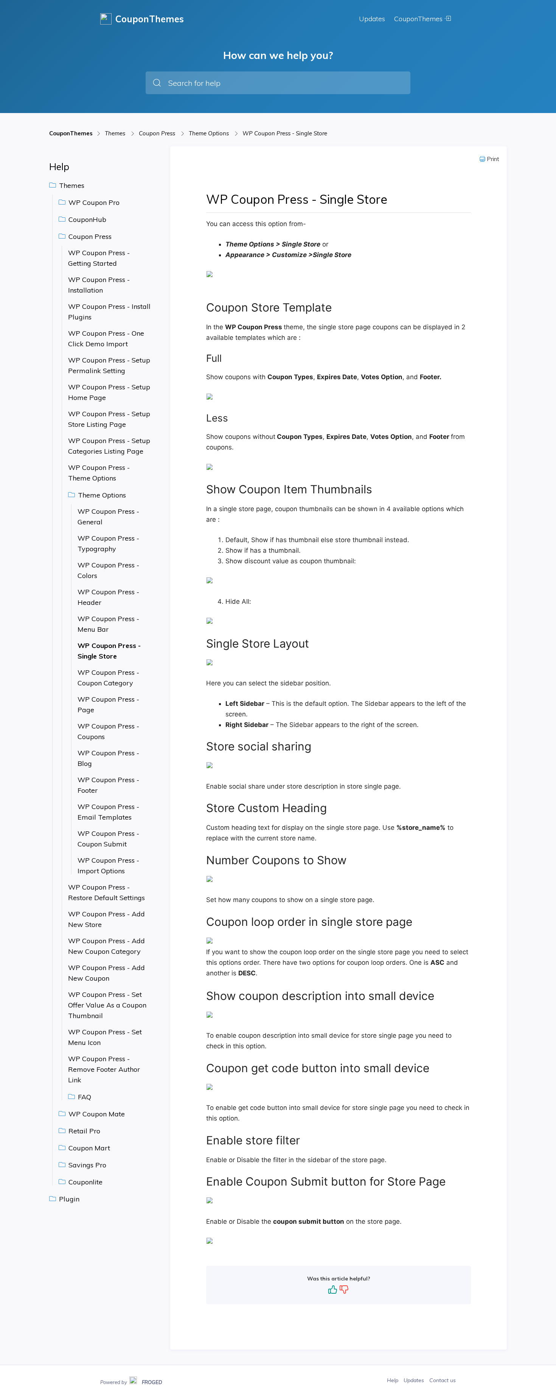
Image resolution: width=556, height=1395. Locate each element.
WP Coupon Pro (93, 202)
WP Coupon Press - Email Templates (108, 812)
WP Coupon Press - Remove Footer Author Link (104, 1069)
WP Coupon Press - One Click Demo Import (106, 338)
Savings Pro (86, 1165)
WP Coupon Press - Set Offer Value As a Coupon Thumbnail (107, 1005)
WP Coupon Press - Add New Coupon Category (106, 946)
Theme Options (209, 133)
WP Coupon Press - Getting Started (99, 258)
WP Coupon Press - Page (108, 704)
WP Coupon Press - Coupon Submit (108, 838)
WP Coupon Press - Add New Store (106, 919)
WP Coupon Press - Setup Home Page (109, 392)
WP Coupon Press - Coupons (108, 731)
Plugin (68, 1199)
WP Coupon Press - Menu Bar (108, 624)
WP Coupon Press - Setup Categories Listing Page (109, 446)
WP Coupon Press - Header (108, 597)
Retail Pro (83, 1131)
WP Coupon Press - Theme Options (99, 472)
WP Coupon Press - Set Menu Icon (105, 1037)
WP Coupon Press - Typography (108, 543)
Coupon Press (158, 133)
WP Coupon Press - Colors (108, 570)
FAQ (83, 1097)
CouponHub (86, 219)
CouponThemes (419, 18)
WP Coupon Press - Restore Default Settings (106, 892)
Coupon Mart (88, 1148)
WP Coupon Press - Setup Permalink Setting (109, 365)
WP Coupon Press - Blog (108, 758)
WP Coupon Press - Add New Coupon (106, 973)
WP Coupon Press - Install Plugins (109, 311)
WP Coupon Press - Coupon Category (108, 677)
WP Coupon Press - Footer (108, 785)
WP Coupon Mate (96, 1114)
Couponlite (85, 1182)
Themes (116, 133)
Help (393, 1380)
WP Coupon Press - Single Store (284, 133)
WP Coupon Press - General (108, 516)
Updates (372, 18)
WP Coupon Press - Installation (99, 284)
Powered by (131, 1381)
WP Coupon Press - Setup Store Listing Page (109, 419)
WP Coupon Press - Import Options (108, 865)
